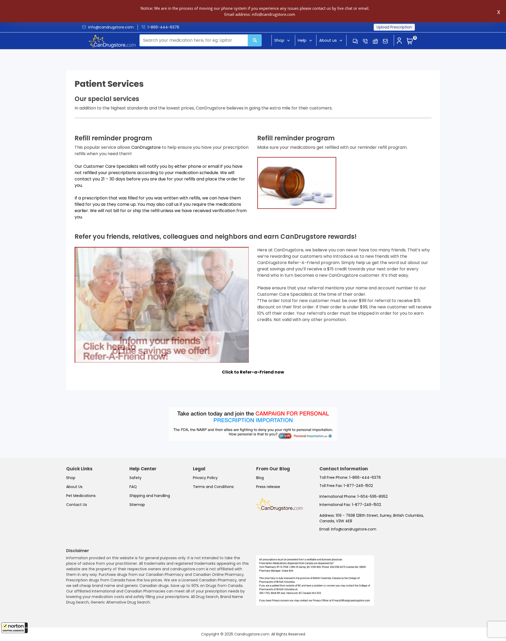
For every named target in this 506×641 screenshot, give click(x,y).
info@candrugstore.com (111, 27)
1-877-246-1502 (358, 485)
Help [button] (302, 40)
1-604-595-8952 (372, 496)
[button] (14, 628)
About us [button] (328, 40)
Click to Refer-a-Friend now (253, 372)
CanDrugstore (146, 147)
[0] (410, 41)
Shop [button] (279, 40)
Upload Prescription (394, 27)
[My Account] (399, 41)
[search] (255, 40)
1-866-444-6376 (163, 27)
